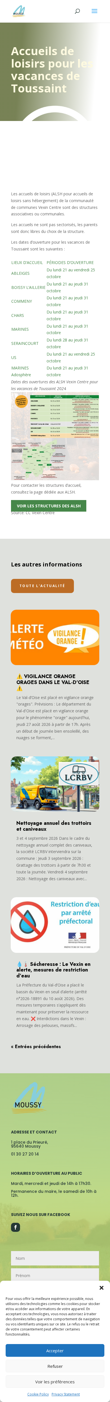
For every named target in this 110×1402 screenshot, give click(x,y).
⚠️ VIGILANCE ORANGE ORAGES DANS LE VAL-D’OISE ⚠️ (52, 682)
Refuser (55, 1366)
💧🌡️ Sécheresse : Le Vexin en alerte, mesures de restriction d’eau (53, 970)
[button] (101, 1288)
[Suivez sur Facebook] (15, 1227)
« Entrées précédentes (36, 1046)
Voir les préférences (55, 1381)
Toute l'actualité (42, 585)
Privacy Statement (66, 1394)
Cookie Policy (38, 1394)
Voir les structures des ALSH (49, 506)
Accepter (55, 1350)
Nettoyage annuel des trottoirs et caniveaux (53, 826)
